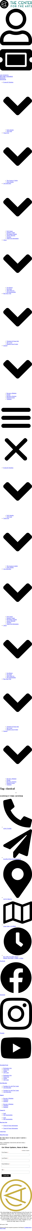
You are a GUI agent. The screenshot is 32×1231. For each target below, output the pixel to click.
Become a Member (11, 393)
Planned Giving (11, 397)
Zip (3, 1169)
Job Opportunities (11, 292)
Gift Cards (9, 131)
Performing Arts (7, 1068)
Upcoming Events (4, 1065)
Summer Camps (11, 232)
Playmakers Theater (12, 234)
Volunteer (9, 399)
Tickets (5, 1071)
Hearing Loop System (12, 344)
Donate (8, 394)
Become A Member (8, 1098)
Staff (4, 1113)
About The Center (4, 1134)
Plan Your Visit (3, 1122)
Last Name (5, 1158)
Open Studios (10, 182)
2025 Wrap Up (10, 290)
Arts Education (3, 1083)
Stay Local (9, 342)
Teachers (9, 237)
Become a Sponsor (11, 396)
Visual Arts (6, 1069)
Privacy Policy (3, 1228)
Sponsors (5, 1101)
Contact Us (2, 1110)
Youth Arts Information (13, 238)
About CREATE (11, 235)
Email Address (6, 1164)
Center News (3, 1131)
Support (2, 1095)
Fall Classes (10, 231)
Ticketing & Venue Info (13, 341)
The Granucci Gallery (12, 180)
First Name (5, 1152)
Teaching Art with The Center (11, 1086)
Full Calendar (10, 130)
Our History (10, 287)
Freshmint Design (27, 1227)
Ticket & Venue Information (10, 1125)
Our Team (9, 289)
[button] (16, 433)
